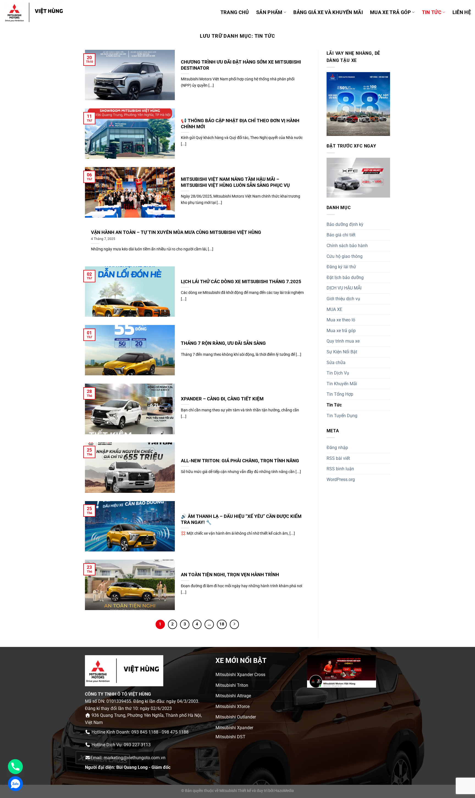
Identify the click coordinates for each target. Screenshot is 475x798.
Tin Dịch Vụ (338, 373)
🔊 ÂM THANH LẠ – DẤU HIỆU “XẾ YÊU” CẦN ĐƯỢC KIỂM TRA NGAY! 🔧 (241, 519)
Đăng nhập (337, 447)
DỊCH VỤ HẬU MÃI (344, 288)
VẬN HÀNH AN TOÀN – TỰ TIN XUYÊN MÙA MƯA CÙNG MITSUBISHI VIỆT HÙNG (176, 232)
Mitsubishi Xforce (233, 706)
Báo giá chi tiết (341, 234)
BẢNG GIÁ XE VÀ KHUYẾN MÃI (328, 12)
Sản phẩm (269, 12)
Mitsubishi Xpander (234, 727)
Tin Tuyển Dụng (342, 415)
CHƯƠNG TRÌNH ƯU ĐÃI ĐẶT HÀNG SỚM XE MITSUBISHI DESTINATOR (241, 65)
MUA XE (334, 309)
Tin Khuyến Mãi (342, 383)
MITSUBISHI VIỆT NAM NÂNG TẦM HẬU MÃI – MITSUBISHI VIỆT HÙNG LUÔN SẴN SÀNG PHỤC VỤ (235, 182)
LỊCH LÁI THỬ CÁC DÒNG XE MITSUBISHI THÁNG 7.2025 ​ (241, 281)
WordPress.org (341, 479)
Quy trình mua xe (343, 341)
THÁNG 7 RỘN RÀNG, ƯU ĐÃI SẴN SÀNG (223, 343)
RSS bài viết (338, 458)
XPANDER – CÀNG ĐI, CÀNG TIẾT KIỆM (222, 398)
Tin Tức (431, 12)
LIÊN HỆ (461, 12)
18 (221, 624)
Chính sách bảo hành (347, 245)
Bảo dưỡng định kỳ (345, 224)
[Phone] (15, 766)
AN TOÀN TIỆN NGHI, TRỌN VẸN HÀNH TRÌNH (230, 574)
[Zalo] (15, 783)
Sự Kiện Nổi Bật (342, 351)
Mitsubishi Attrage (233, 695)
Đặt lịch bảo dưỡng (345, 277)
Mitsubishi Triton (232, 685)
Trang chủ (234, 12)
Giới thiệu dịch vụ (343, 298)
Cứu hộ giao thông (345, 256)
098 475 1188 (175, 732)
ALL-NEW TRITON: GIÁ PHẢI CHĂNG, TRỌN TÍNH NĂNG (240, 460)
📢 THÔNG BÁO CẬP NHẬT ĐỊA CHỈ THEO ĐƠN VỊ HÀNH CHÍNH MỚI (240, 123)
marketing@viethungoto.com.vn (134, 757)
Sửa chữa (336, 362)
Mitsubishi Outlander (236, 717)
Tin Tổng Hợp (340, 394)
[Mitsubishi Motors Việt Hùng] (41, 12)
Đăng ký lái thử (341, 266)
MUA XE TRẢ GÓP (390, 12)
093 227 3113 (137, 744)
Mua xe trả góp (341, 330)
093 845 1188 (144, 732)
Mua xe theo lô (341, 320)
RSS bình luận (340, 468)
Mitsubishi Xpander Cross (240, 674)
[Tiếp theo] (234, 624)
